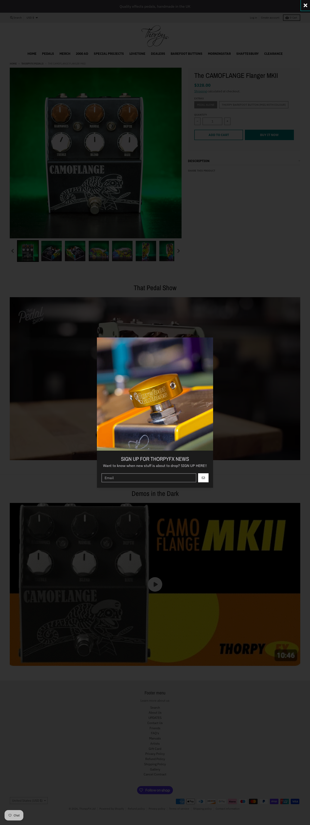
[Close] (305, 5)
